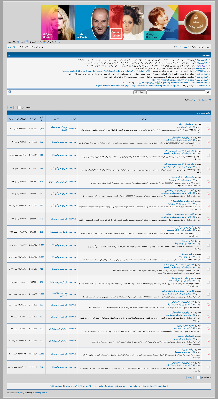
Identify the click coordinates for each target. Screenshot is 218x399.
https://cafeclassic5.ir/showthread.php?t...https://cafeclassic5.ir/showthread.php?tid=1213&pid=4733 (106, 71)
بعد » (10, 107)
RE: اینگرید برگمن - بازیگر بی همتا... (181, 180)
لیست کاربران (36, 41)
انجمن (56, 119)
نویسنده (72, 119)
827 (41, 142)
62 (42, 193)
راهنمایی (12, 41)
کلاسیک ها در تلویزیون (185, 325)
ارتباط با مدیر (162, 386)
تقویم (23, 41)
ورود (185, 47)
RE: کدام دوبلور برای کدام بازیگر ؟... (180, 140)
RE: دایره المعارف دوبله (185, 127)
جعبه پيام (11, 47)
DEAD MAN (201, 71)
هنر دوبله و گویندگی (59, 142)
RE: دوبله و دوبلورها (187, 256)
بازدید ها (33, 119)
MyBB (20, 392)
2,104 (41, 128)
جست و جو (52, 41)
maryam (72, 128)
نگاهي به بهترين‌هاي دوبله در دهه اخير (179, 190)
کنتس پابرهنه (201, 60)
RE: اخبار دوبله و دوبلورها (185, 243)
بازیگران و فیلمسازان (58, 181)
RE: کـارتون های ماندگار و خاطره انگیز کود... (177, 294)
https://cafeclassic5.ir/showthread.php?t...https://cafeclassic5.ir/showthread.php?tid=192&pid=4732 (139, 85)
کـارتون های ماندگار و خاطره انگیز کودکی (178, 291)
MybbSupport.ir (40, 392)
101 (41, 181)
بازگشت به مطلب (72, 386)
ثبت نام (178, 47)
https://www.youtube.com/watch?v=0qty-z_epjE (173, 80)
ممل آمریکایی (201, 74)
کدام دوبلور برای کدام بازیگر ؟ (182, 137)
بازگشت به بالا (85, 386)
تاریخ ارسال (21, 119)
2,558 (41, 245)
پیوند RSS (54, 386)
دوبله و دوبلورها (188, 241)
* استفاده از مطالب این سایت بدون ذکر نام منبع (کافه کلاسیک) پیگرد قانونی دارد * (124, 386)
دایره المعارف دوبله (186, 124)
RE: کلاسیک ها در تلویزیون (184, 328)
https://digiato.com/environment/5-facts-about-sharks (184, 82)
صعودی (13, 119)
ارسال (144, 119)
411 (41, 155)
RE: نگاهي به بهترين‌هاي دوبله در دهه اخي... (178, 193)
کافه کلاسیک (206, 100)
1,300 (41, 294)
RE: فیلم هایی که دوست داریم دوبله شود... (178, 153)
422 (41, 328)
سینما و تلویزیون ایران (58, 328)
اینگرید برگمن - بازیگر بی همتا (183, 177)
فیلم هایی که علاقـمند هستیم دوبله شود (179, 151)
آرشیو (61, 386)
